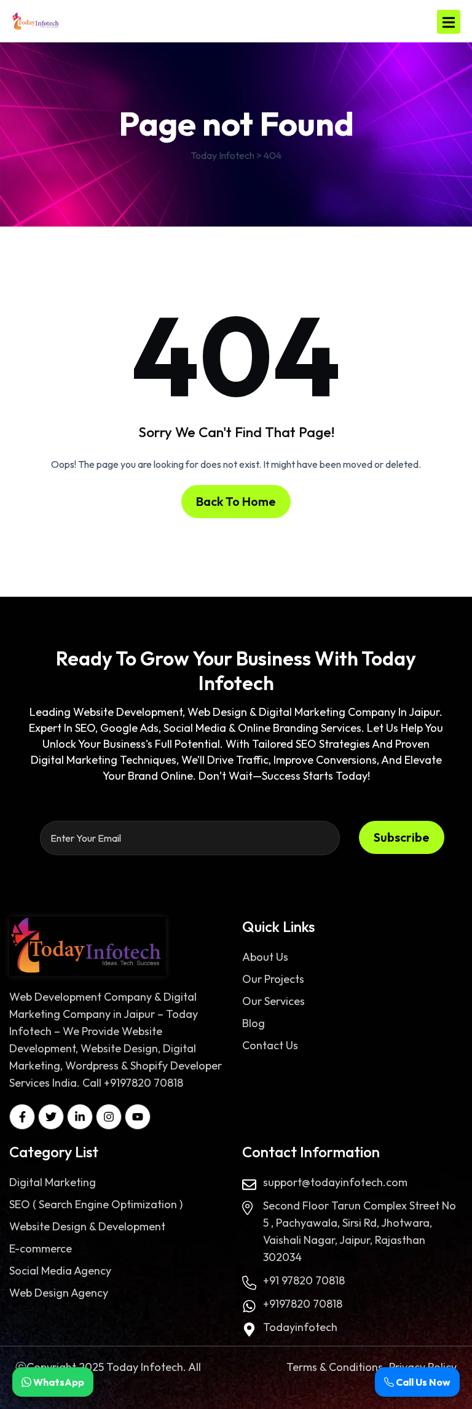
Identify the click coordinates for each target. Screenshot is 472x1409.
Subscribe (402, 837)
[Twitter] (51, 1117)
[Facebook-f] (22, 1117)
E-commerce (40, 1248)
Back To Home (236, 501)
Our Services (273, 1001)
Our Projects (273, 979)
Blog (253, 1023)
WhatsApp (57, 1382)
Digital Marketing (52, 1182)
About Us (265, 957)
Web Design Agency (58, 1293)
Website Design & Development (87, 1226)
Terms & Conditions (334, 1367)
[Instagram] (109, 1117)
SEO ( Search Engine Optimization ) (96, 1204)
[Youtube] (138, 1117)
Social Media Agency (60, 1270)
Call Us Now (422, 1382)
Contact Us (270, 1045)
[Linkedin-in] (80, 1117)
